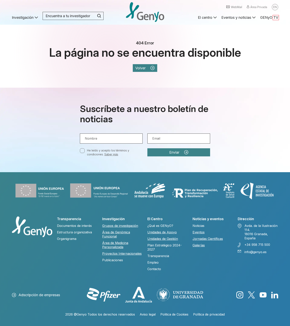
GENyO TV (269, 17)
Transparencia (158, 256)
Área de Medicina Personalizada (115, 245)
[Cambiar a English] (275, 7)
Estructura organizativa (74, 232)
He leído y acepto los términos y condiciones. (108, 152)
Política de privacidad (209, 314)
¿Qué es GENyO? (160, 226)
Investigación (23, 17)
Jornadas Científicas (208, 239)
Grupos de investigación (120, 226)
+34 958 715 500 (257, 245)
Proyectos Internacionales (122, 254)
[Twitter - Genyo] (251, 294)
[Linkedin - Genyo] (274, 294)
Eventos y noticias (236, 17)
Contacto (154, 269)
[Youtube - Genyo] (263, 294)
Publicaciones (112, 260)
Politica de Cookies (174, 314)
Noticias (198, 226)
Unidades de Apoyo (162, 232)
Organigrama (66, 239)
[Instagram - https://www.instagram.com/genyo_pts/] (239, 294)
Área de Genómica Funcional (116, 234)
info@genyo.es (255, 252)
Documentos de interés (74, 226)
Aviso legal (148, 314)
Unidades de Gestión (162, 239)
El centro (205, 17)
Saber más (111, 154)
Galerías (199, 245)
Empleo (153, 262)
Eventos (199, 232)
